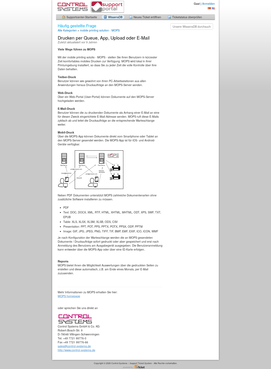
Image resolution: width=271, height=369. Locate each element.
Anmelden (208, 4)
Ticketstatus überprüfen (187, 17)
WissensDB (115, 17)
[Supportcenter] (90, 7)
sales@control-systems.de (74, 346)
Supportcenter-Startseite (81, 17)
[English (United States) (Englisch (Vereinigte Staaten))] (213, 8)
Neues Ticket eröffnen (147, 17)
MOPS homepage (69, 296)
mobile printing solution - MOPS (100, 30)
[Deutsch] (209, 8)
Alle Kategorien (67, 30)
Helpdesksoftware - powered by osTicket (135, 366)
